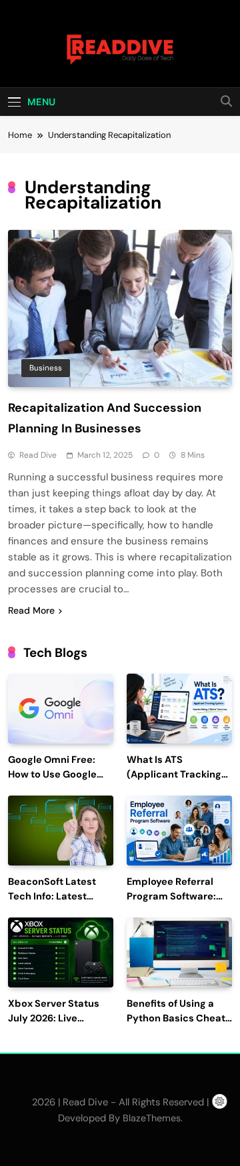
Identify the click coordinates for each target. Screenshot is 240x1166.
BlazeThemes (152, 1118)
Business (45, 367)
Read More (31, 610)
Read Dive (38, 455)
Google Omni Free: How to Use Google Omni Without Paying (58, 775)
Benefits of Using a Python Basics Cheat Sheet (176, 1018)
